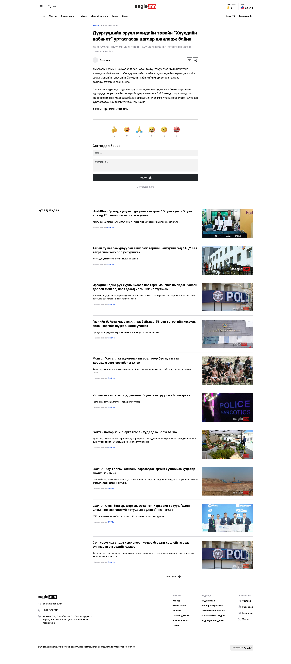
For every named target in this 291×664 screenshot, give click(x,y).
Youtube (246, 601)
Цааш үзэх (170, 576)
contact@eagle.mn (52, 603)
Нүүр (42, 16)
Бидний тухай (208, 600)
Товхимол (244, 16)
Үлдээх (143, 177)
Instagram (247, 613)
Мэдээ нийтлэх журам (213, 615)
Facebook (247, 607)
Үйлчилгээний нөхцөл (213, 610)
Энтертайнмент (180, 620)
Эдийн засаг (68, 16)
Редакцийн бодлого (212, 620)
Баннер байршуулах (212, 605)
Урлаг (115, 16)
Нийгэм (83, 16)
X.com (245, 619)
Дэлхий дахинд (99, 16)
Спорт (125, 16)
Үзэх (228, 16)
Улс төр (53, 16)
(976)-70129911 (50, 610)
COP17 (111, 488)
